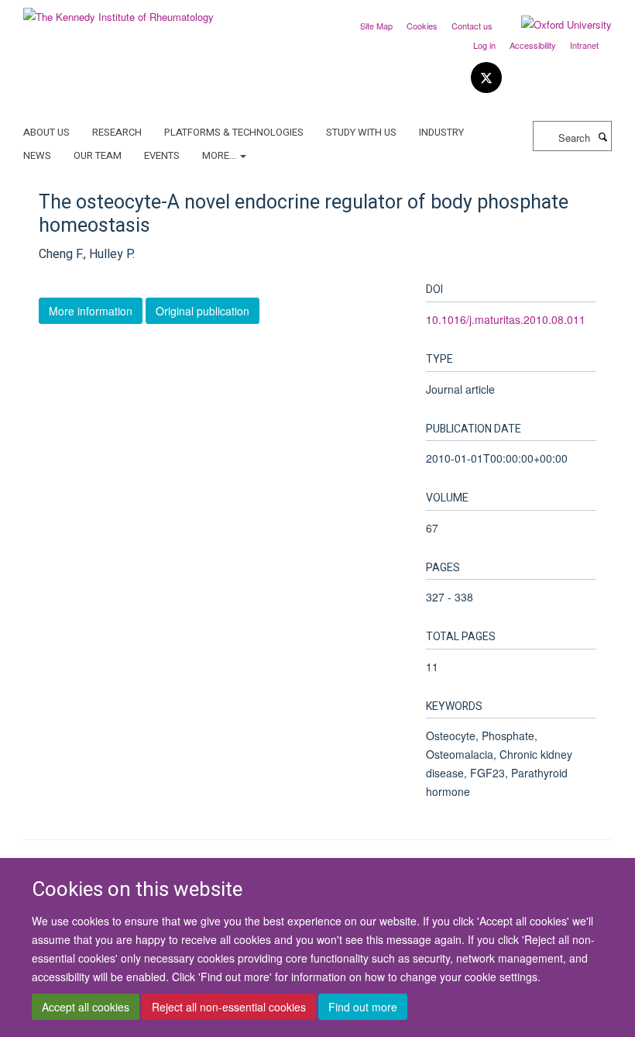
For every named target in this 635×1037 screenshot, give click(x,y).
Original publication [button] (202, 311)
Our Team (98, 155)
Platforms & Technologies (234, 132)
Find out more (362, 1007)
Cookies (422, 25)
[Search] (602, 136)
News (37, 155)
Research (117, 132)
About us (46, 132)
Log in (484, 45)
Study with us (361, 132)
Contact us (472, 25)
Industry (441, 132)
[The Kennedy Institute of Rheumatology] (118, 11)
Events (162, 155)
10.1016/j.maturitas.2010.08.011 (505, 319)
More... (220, 155)
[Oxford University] (555, 25)
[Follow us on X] (486, 78)
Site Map (376, 25)
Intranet (584, 45)
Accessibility (533, 45)
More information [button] (90, 311)
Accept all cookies (85, 1007)
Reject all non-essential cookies (229, 1007)
